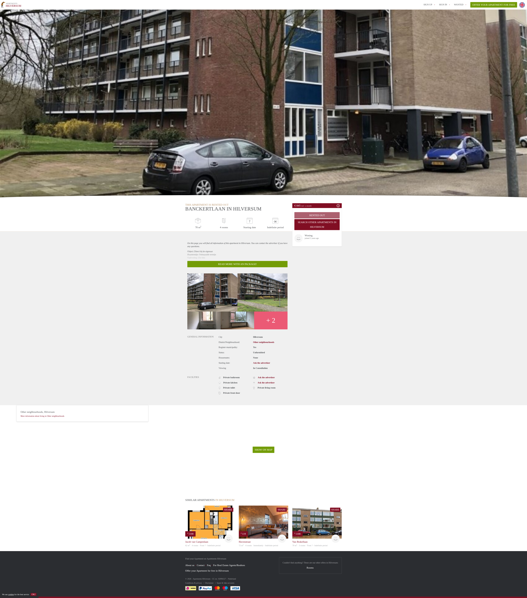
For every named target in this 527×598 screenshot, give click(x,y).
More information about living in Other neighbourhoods (42, 416)
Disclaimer (209, 583)
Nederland (232, 579)
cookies (11, 594)
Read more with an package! (237, 264)
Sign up (428, 4)
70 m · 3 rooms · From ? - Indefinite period (309, 546)
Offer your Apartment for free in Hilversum (207, 570)
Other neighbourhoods (263, 342)
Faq (209, 565)
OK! (34, 594)
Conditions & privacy (194, 583)
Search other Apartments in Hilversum (317, 224)
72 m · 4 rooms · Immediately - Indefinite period (258, 546)
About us (189, 565)
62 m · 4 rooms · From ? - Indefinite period (202, 546)
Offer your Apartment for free (493, 4)
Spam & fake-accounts (225, 583)
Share (228, 509)
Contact (200, 565)
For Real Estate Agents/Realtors (229, 565)
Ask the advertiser (261, 363)
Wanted (458, 4)
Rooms (310, 567)
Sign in (443, 4)
